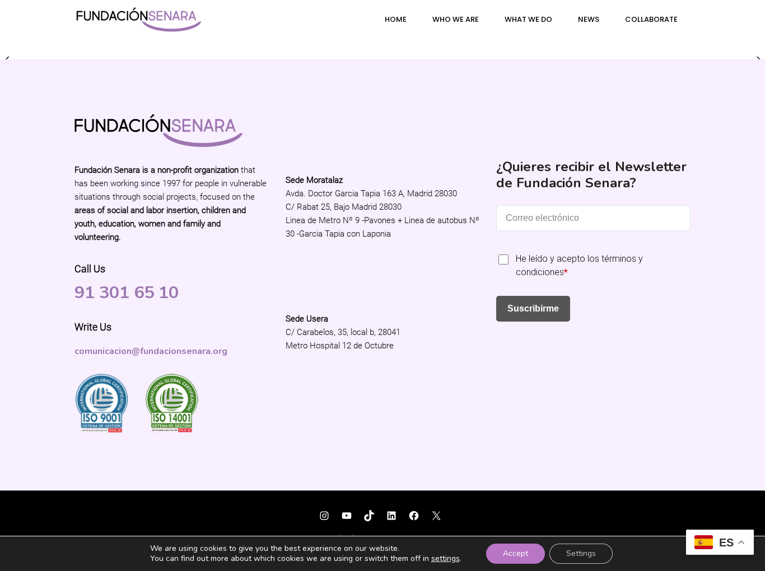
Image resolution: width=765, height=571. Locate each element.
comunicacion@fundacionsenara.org (150, 351)
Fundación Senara (113, 509)
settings (445, 559)
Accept (515, 553)
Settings (581, 553)
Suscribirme (533, 308)
